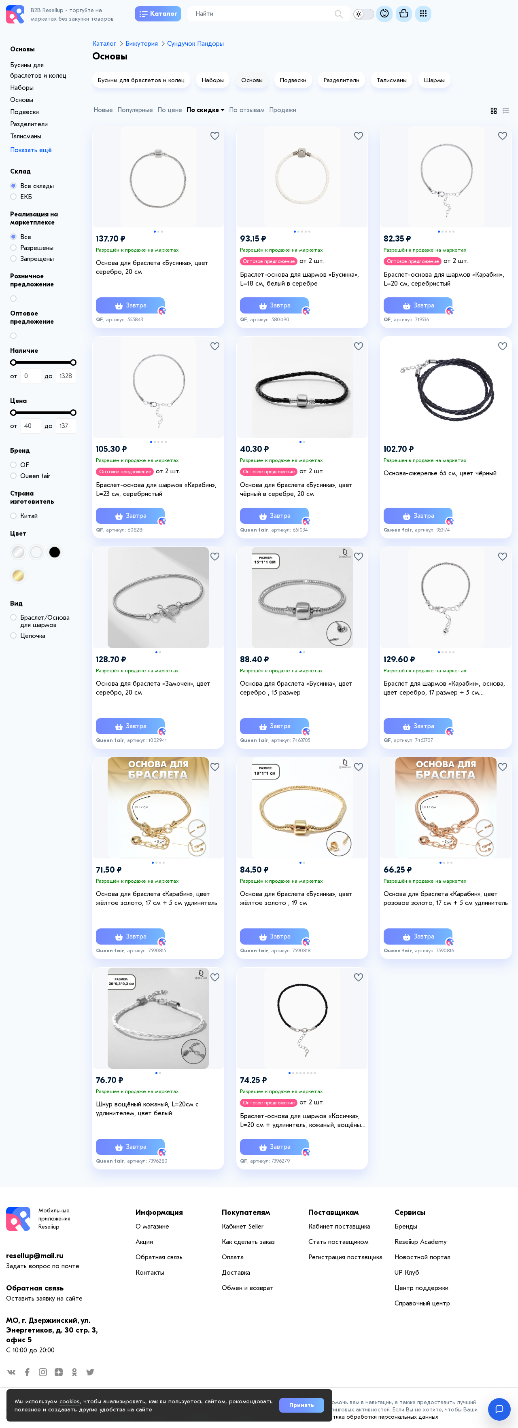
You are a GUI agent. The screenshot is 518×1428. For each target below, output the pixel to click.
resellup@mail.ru (35, 1256)
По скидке (204, 110)
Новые (103, 110)
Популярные (135, 110)
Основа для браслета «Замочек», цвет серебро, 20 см (153, 688)
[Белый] (36, 552)
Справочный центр (422, 1303)
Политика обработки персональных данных (378, 1416)
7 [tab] (311, 1073)
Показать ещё (31, 150)
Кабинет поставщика (339, 1226)
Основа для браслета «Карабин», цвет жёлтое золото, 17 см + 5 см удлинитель (156, 898)
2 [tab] (158, 232)
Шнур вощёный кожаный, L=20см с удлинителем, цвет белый (147, 1109)
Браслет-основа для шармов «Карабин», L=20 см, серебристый (444, 279)
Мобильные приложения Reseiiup (54, 1218)
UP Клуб (407, 1272)
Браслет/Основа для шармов (45, 621)
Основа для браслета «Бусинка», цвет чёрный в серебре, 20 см (296, 489)
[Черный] (55, 552)
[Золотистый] (18, 576)
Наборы (22, 87)
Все (25, 237)
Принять (301, 1405)
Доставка (236, 1272)
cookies (69, 1401)
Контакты (150, 1272)
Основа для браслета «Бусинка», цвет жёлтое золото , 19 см (296, 898)
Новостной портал (422, 1257)
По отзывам (247, 110)
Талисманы (25, 136)
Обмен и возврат (248, 1288)
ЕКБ (26, 197)
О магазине (152, 1226)
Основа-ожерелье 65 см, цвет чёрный (440, 473)
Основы (21, 100)
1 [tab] (155, 232)
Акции (144, 1242)
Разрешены (36, 248)
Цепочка (32, 636)
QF (24, 465)
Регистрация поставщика (345, 1257)
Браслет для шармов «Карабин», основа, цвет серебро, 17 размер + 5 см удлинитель (444, 688)
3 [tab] (162, 232)
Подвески (24, 112)
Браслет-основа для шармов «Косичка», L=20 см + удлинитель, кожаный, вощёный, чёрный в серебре (303, 1120)
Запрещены (37, 259)
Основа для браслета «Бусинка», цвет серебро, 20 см (152, 267)
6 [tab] (308, 1073)
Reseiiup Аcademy (421, 1242)
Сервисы (410, 1212)
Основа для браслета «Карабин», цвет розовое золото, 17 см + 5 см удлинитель (446, 898)
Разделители (29, 124)
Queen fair (35, 476)
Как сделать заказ (248, 1242)
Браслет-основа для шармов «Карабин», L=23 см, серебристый (156, 489)
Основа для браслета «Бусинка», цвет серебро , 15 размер (296, 688)
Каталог (163, 13)
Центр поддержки (421, 1288)
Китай (29, 516)
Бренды (406, 1226)
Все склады (37, 186)
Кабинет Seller (242, 1226)
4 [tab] (306, 232)
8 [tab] (315, 1073)
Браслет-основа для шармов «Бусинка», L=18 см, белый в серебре (299, 279)
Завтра (135, 305)
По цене (169, 110)
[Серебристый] (18, 552)
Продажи (282, 110)
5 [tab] (309, 232)
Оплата (233, 1257)
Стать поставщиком (338, 1242)
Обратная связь (35, 1288)
